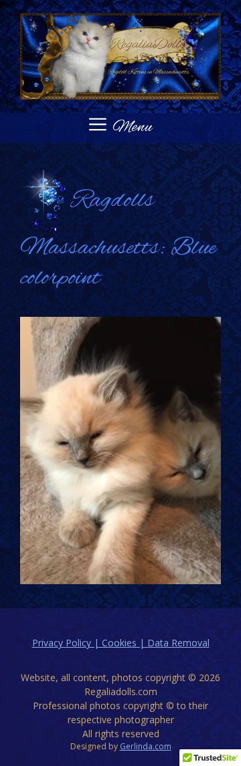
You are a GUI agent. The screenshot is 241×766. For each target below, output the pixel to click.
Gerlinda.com (145, 746)
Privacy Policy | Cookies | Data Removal (121, 642)
